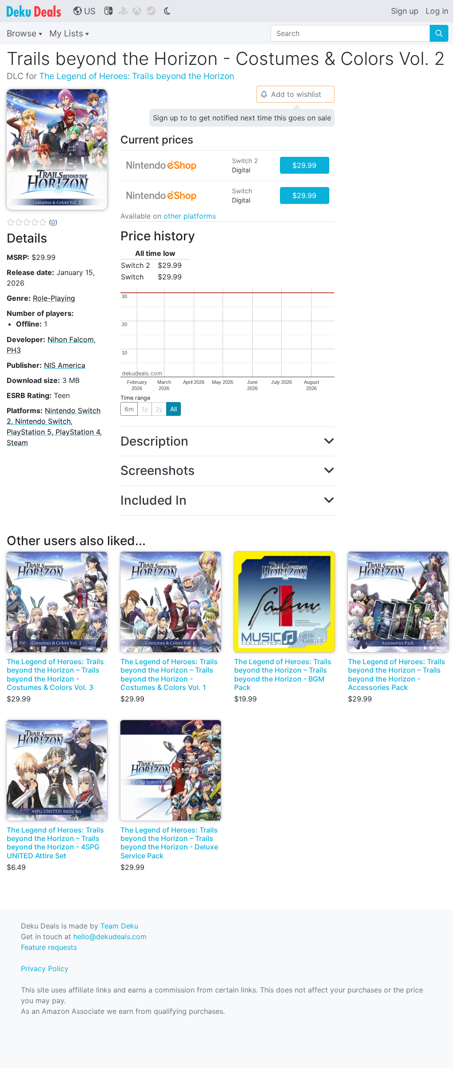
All (173, 409)
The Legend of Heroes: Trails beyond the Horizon (136, 76)
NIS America (64, 365)
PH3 (14, 350)
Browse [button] (23, 33)
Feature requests (49, 947)
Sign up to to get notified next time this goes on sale (242, 117)
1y (144, 409)
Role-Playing (54, 298)
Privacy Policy (44, 968)
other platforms (190, 215)
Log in (437, 11)
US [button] (84, 11)
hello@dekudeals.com (110, 936)
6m (129, 409)
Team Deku (119, 925)
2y (159, 409)
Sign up (405, 11)
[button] (32, 222)
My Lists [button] (67, 33)
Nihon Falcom (71, 339)
